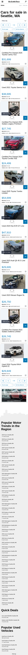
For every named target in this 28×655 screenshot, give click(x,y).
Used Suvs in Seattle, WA (8, 637)
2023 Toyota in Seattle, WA (8, 491)
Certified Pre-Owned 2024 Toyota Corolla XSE (12, 157)
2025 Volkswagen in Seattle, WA (9, 474)
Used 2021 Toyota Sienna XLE (14, 87)
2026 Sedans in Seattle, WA (8, 547)
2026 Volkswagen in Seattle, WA (9, 590)
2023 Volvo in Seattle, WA (8, 517)
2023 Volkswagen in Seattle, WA (9, 504)
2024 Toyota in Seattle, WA (8, 448)
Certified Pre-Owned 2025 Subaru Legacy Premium (12, 123)
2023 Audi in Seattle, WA (7, 500)
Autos (2, 5)
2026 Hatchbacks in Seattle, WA (9, 573)
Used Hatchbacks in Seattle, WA (9, 645)
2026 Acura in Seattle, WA (8, 599)
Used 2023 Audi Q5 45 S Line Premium (13, 261)
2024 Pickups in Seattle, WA (8, 530)
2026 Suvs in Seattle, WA (8, 461)
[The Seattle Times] (14, 2)
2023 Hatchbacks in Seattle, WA (9, 526)
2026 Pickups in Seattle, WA (8, 577)
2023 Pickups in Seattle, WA (8, 560)
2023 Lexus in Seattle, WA (8, 478)
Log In (20, 5)
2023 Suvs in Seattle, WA (8, 444)
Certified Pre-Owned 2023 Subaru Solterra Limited (12, 330)
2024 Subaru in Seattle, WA (8, 509)
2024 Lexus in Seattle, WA (8, 470)
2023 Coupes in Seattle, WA (8, 586)
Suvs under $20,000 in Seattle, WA (10, 616)
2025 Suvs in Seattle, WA (8, 435)
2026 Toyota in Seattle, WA (8, 465)
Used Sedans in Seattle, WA (8, 641)
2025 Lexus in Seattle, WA (8, 483)
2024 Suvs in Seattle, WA (8, 440)
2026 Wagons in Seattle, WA (8, 595)
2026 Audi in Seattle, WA (7, 603)
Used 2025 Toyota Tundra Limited (12, 192)
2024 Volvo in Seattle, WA (8, 539)
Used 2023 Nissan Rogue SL (13, 295)
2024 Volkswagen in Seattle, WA (9, 521)
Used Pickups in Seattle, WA (8, 650)
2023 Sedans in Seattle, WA (8, 513)
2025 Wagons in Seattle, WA (8, 569)
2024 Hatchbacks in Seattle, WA (9, 552)
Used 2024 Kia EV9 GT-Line (13, 226)
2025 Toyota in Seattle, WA (8, 453)
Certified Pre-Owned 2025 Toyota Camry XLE (12, 53)
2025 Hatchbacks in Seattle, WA (9, 556)
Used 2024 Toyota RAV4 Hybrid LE (11, 365)
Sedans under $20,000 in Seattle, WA (10, 621)
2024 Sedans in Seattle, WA (8, 457)
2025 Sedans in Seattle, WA (8, 496)
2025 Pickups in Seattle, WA (8, 565)
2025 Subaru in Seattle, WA (8, 487)
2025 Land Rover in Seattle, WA (9, 543)
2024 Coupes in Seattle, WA (8, 582)
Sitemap (14, 653)
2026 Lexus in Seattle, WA (8, 534)
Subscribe (25, 5)
